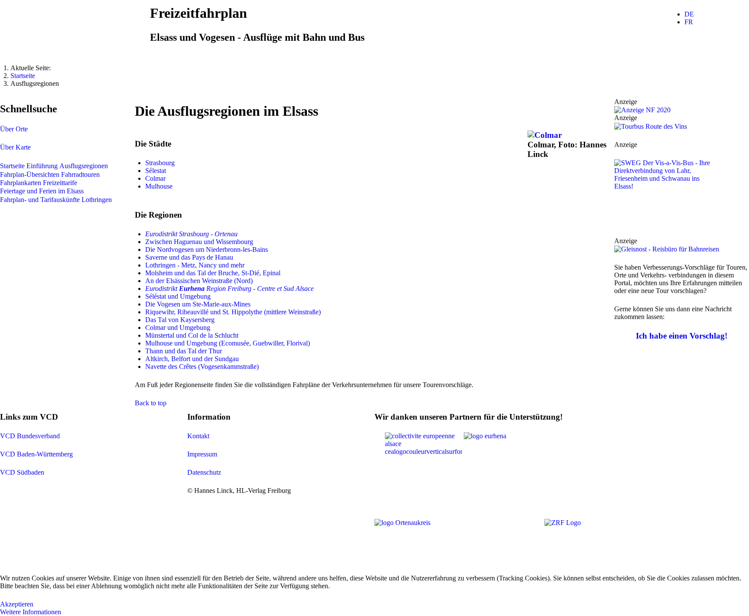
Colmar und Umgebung (177, 327)
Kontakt (198, 436)
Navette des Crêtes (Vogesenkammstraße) (202, 366)
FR (688, 22)
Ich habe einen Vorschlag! (681, 335)
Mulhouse (159, 186)
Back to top (150, 403)
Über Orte (14, 129)
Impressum (202, 454)
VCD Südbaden (22, 472)
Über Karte (15, 147)
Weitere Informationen (30, 612)
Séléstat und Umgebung (178, 296)
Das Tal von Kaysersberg (180, 319)
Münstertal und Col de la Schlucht (191, 335)
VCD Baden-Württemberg (36, 454)
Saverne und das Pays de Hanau (189, 257)
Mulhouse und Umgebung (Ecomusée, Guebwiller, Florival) (227, 343)
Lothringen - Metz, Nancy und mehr (194, 265)
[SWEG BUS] (666, 197)
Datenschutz (204, 472)
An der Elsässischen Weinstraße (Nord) (199, 280)
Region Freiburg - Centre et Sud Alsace (246, 288)
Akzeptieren (16, 604)
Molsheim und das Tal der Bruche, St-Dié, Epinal (213, 273)
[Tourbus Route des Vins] (650, 125)
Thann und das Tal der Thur (183, 351)
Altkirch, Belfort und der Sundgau (192, 358)
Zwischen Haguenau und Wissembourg (199, 241)
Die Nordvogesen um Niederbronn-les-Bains (206, 249)
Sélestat (155, 170)
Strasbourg (160, 162)
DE (689, 14)
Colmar (155, 178)
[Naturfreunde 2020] (642, 109)
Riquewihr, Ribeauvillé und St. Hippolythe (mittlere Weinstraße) (233, 312)
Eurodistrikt (162, 288)
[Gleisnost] (666, 248)
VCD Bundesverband (30, 436)
